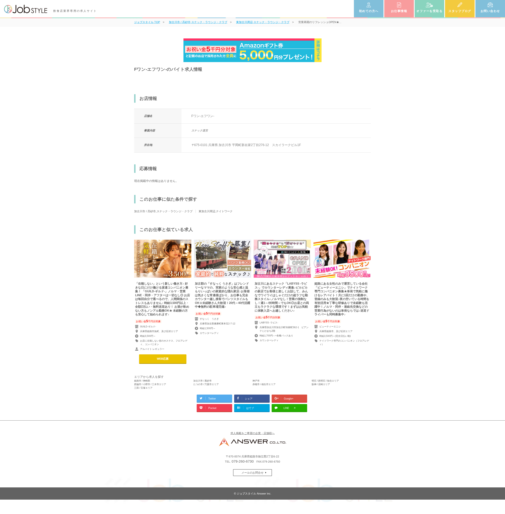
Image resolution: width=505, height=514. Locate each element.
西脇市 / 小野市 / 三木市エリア (150, 384)
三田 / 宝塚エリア (143, 387)
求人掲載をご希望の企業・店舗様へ (252, 433)
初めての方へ (369, 11)
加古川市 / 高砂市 (202, 380)
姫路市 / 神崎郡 (142, 380)
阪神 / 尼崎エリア (321, 384)
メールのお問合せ (252, 472)
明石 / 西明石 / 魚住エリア (325, 380)
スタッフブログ (459, 11)
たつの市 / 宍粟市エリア (206, 384)
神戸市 (256, 380)
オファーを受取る (429, 11)
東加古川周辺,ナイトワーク (216, 211)
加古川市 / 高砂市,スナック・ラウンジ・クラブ (163, 211)
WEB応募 (163, 358)
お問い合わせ (490, 11)
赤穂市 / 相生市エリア (264, 384)
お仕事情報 (399, 11)
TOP (147, 22)
